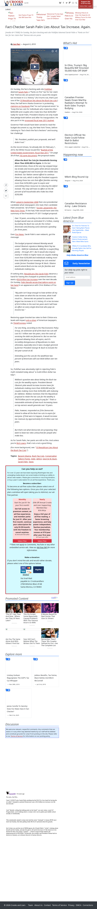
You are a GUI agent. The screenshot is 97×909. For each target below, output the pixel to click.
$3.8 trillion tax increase (27, 279)
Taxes (31, 461)
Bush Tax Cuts (38, 456)
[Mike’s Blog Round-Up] (77, 166)
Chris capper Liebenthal (72, 147)
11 (65, 118)
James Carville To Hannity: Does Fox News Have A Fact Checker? (18, 709)
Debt (33, 459)
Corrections (88, 905)
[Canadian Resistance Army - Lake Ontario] (77, 193)
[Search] (76, 3)
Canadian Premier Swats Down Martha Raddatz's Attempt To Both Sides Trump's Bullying (76, 103)
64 (6, 196)
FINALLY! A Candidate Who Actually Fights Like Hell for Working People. (81, 248)
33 (65, 48)
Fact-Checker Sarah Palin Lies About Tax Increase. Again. (48, 27)
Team (30, 905)
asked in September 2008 (27, 202)
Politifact (48, 89)
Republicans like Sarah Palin (36, 273)
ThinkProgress (19, 323)
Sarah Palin (23, 92)
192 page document (28, 155)
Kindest (26, 574)
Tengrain (67, 180)
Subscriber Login (86, 6)
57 (7, 690)
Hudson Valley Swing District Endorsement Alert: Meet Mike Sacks (80, 239)
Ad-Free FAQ (42, 547)
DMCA (78, 905)
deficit (39, 459)
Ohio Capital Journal (71, 74)
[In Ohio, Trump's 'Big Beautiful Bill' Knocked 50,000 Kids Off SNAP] (77, 54)
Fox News (19, 234)
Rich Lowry (21, 443)
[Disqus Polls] (32, 764)
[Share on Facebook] (6, 185)
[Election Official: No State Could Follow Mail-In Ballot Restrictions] (77, 124)
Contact (47, 905)
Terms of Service (17, 736)
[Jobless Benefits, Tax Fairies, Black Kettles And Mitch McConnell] (46, 665)
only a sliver (31, 320)
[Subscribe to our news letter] (73, 3)
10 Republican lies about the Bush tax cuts (38, 100)
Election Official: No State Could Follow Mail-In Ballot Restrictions (75, 139)
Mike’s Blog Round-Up (76, 176)
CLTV (26, 3)
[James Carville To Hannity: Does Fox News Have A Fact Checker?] (18, 696)
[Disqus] (32, 814)
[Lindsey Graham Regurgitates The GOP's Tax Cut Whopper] (18, 665)
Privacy (71, 905)
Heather (67, 112)
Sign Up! (69, 283)
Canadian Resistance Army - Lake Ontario (76, 205)
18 (65, 186)
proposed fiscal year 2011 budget (39, 120)
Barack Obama (24, 456)
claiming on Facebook (20, 106)
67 (7, 659)
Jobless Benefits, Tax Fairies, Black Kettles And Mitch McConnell (45, 678)
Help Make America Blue (77, 255)
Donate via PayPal (38, 569)
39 (34, 659)
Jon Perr (16, 44)
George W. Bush (50, 459)
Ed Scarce (68, 210)
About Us (38, 905)
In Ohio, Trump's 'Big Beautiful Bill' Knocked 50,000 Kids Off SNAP (77, 68)
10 (65, 80)
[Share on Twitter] (6, 191)
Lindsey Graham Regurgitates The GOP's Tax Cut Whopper (18, 678)
